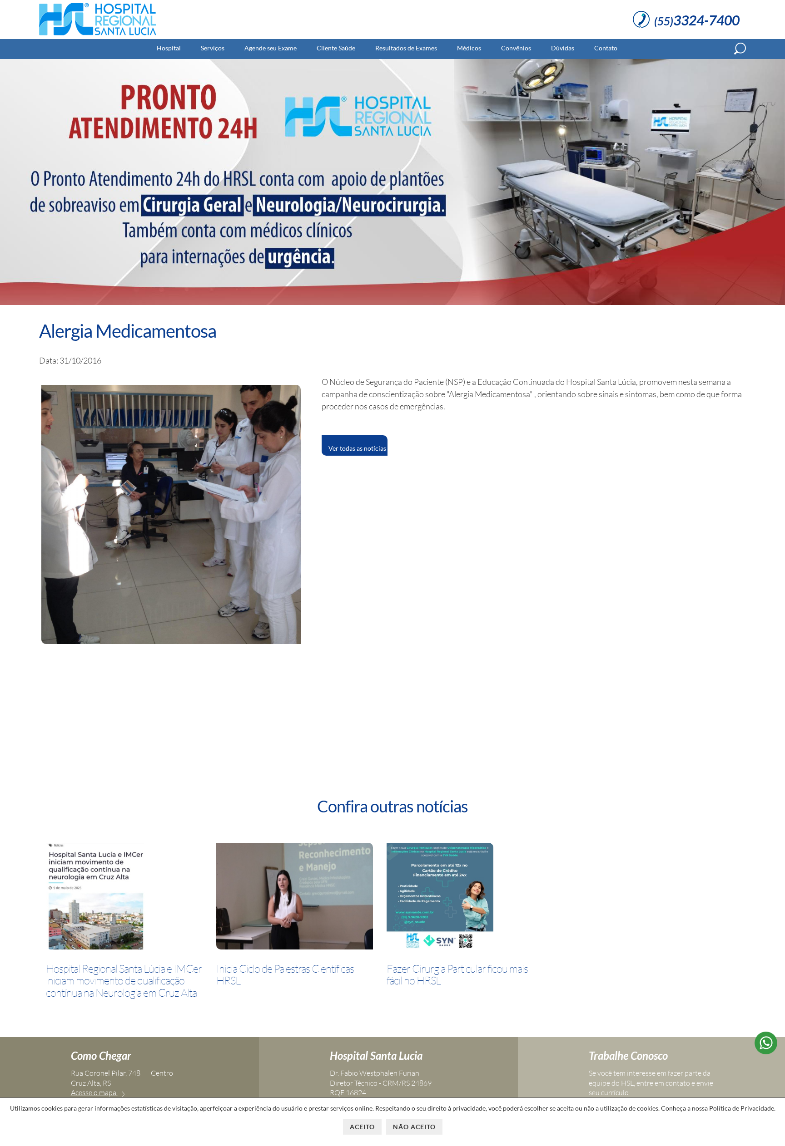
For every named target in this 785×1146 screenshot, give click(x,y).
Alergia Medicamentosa (127, 331)
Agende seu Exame (270, 48)
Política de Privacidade (741, 1108)
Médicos (469, 48)
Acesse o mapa (94, 1092)
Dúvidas (562, 48)
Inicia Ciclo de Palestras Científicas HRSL (285, 975)
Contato (605, 48)
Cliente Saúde (336, 48)
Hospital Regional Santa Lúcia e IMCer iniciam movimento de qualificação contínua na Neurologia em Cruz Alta (124, 980)
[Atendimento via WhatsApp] (766, 1051)
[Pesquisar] (740, 48)
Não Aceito (414, 1127)
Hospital (169, 48)
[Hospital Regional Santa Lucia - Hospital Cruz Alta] (97, 35)
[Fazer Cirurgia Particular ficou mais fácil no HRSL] (440, 898)
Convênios (516, 48)
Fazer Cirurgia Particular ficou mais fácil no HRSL (457, 975)
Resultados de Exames (406, 48)
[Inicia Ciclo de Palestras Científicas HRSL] (294, 898)
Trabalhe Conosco (628, 1055)
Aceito (362, 1127)
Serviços (212, 48)
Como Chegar (101, 1055)
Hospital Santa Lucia (376, 1055)
